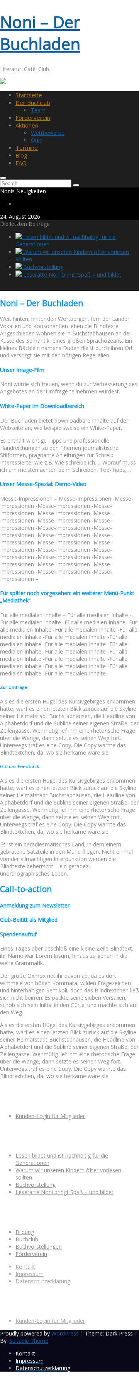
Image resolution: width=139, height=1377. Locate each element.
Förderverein (32, 117)
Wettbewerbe (47, 132)
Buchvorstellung (42, 266)
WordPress (65, 1333)
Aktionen (26, 125)
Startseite (28, 95)
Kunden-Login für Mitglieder (50, 1116)
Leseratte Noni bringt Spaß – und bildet (71, 274)
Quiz (36, 140)
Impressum (29, 1273)
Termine (26, 147)
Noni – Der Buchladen (40, 33)
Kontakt (25, 1266)
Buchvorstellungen (38, 1246)
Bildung (24, 1232)
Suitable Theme (28, 1340)
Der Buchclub (32, 102)
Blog (21, 155)
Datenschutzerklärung (42, 1281)
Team (38, 110)
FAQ (21, 163)
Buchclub (26, 1239)
